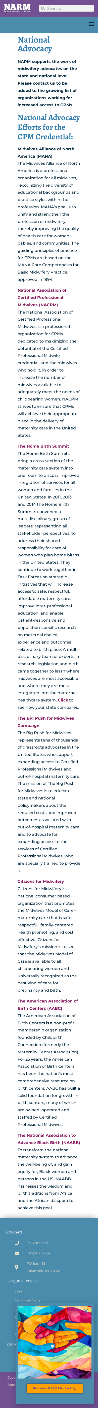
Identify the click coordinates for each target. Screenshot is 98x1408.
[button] (91, 23)
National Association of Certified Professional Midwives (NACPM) (42, 297)
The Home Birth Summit (43, 446)
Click (63, 700)
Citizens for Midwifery (41, 881)
